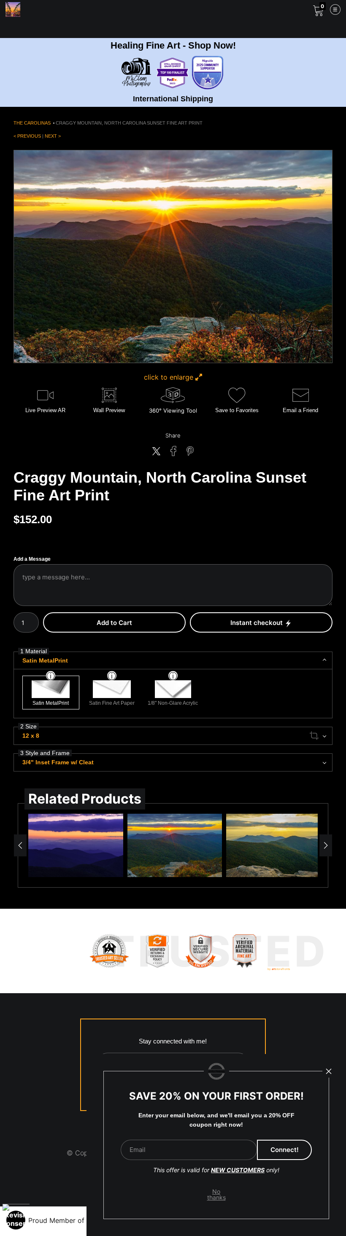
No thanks (216, 1194)
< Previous (27, 136)
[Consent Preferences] (16, 1220)
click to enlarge (169, 377)
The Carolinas (32, 122)
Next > (53, 136)
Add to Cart (114, 623)
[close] (328, 1071)
